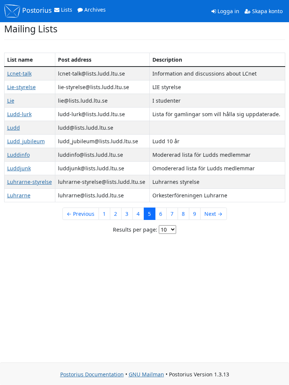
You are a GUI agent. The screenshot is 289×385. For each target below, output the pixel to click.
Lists (65, 9)
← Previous (80, 213)
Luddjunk (19, 168)
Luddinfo (18, 154)
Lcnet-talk (19, 73)
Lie (10, 100)
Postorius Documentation (92, 374)
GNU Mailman (146, 374)
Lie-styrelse (21, 87)
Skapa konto (267, 11)
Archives (94, 9)
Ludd (13, 127)
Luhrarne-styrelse (29, 181)
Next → (213, 213)
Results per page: (135, 229)
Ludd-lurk (19, 114)
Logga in (227, 11)
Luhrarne (18, 195)
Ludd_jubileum (26, 141)
